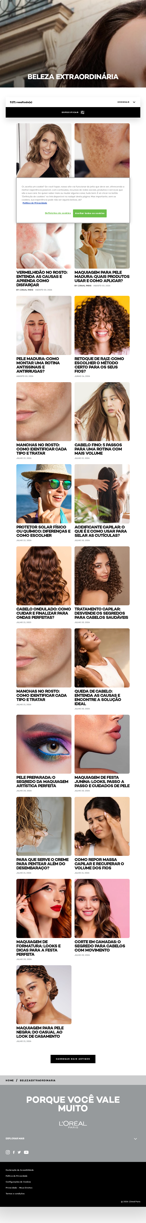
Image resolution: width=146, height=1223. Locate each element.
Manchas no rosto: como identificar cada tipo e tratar (41, 448)
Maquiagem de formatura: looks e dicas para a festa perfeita (38, 947)
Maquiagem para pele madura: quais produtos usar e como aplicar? (102, 276)
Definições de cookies (58, 213)
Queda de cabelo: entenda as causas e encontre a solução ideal (98, 697)
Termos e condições (15, 1193)
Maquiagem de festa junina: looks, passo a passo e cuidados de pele (102, 781)
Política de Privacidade (16, 1176)
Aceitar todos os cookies (90, 213)
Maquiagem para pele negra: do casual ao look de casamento (39, 1031)
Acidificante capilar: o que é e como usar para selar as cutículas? (101, 530)
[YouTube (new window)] (26, 1152)
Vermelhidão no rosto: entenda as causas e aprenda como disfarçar (41, 278)
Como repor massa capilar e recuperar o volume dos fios (99, 863)
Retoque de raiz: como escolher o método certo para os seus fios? (99, 364)
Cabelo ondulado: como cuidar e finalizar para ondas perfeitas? (43, 612)
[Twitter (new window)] (19, 1152)
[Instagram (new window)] (8, 1152)
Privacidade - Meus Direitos (19, 1187)
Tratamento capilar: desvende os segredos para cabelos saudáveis (101, 612)
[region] (73, 200)
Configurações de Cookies (18, 1182)
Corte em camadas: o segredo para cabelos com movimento (100, 945)
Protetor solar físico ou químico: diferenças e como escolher (43, 530)
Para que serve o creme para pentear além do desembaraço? (42, 863)
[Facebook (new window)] (14, 1152)
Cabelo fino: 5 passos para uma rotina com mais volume (98, 448)
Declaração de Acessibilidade (20, 1170)
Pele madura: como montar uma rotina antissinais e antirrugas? (38, 364)
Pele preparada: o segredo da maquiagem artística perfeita (42, 781)
